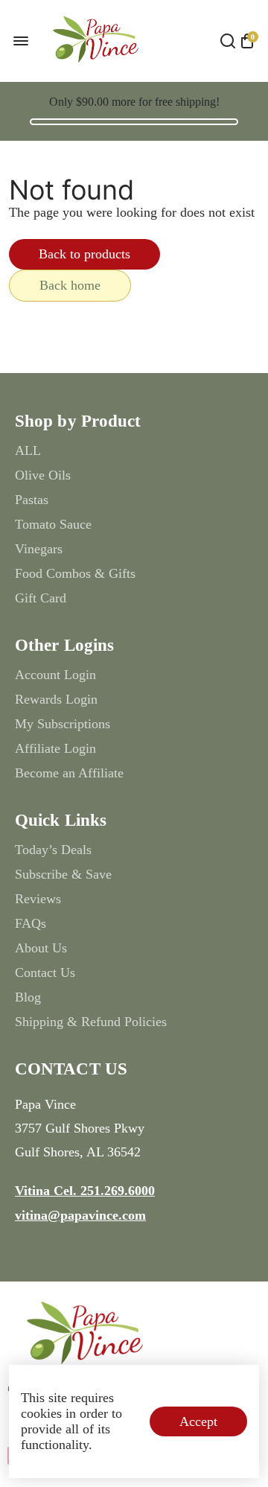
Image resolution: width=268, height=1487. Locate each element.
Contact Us (45, 972)
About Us (41, 947)
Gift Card (40, 597)
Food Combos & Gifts (75, 573)
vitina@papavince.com (80, 1215)
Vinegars (39, 548)
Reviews (38, 898)
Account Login (55, 674)
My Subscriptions (62, 723)
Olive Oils (43, 475)
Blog (28, 997)
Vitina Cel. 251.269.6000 (85, 1190)
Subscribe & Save (63, 874)
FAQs (30, 923)
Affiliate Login (55, 748)
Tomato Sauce (53, 524)
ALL (28, 450)
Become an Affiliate (69, 772)
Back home (69, 285)
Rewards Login (56, 699)
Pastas (31, 499)
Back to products (84, 253)
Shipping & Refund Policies (91, 1021)
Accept (198, 1421)
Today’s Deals (53, 849)
